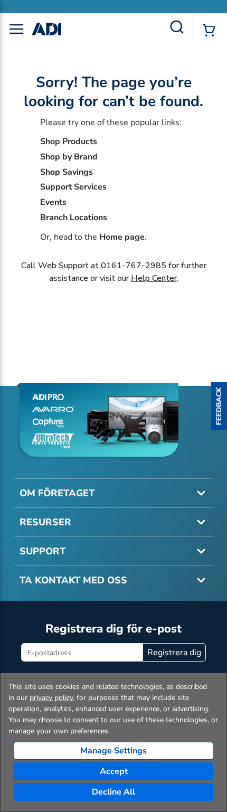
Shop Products (68, 141)
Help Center (154, 278)
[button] (219, 406)
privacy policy (51, 698)
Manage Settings (113, 751)
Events (53, 202)
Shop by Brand (69, 157)
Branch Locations (73, 217)
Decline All (113, 792)
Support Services (73, 187)
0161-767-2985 (133, 265)
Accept (114, 771)
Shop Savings (66, 172)
